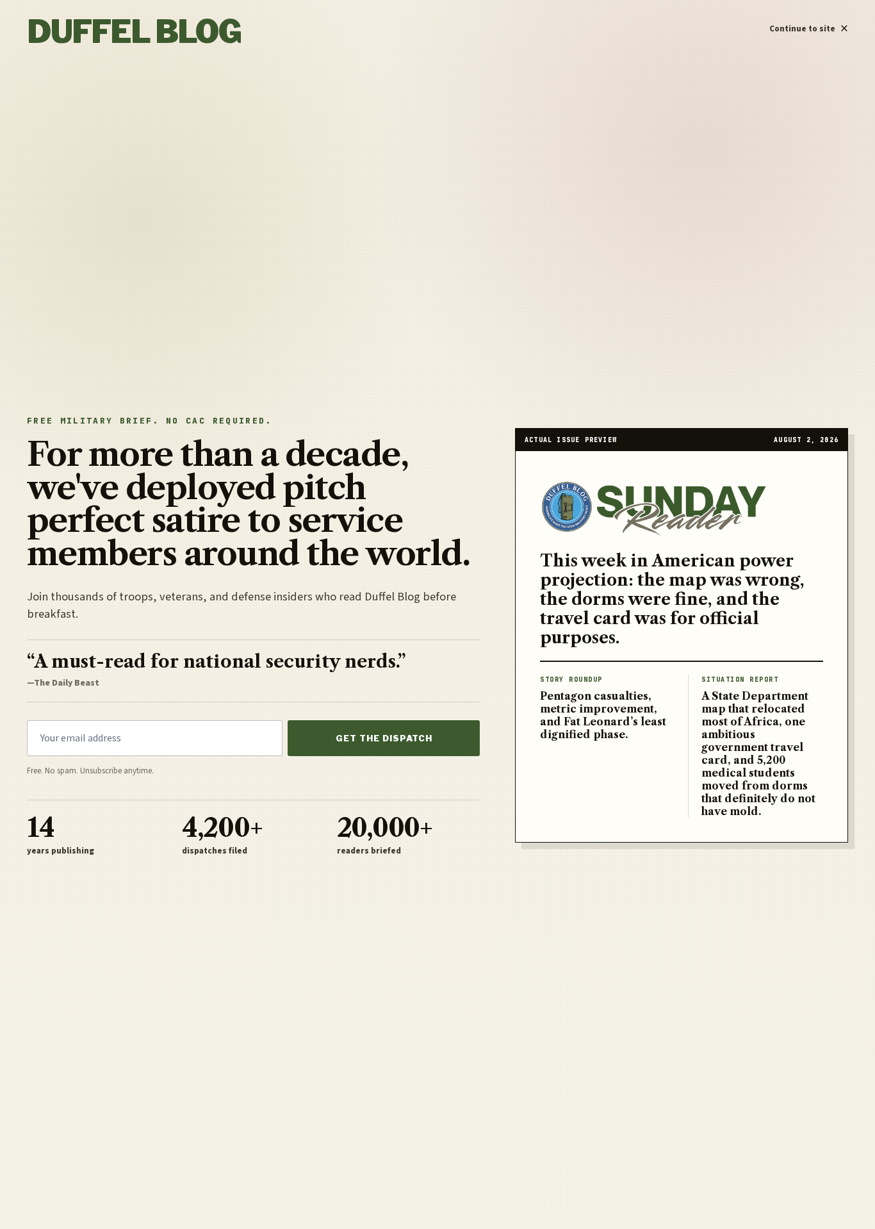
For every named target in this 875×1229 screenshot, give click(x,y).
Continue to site (808, 25)
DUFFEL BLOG (134, 32)
